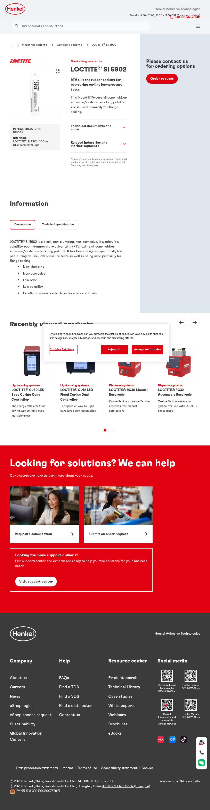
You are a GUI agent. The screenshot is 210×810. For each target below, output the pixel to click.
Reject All (115, 349)
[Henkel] (23, 633)
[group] (35, 94)
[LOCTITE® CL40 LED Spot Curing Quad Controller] (32, 381)
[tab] (22, 224)
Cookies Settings (62, 349)
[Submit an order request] (118, 514)
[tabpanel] (68, 265)
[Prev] (179, 322)
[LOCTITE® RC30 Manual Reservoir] (129, 381)
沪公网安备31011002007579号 (38, 791)
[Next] (192, 322)
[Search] (17, 26)
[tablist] (105, 430)
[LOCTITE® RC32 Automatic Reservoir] (178, 381)
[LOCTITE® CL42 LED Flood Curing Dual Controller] (81, 381)
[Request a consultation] (44, 514)
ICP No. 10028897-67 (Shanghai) (126, 786)
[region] (106, 343)
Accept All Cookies (147, 349)
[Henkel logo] (15, 9)
